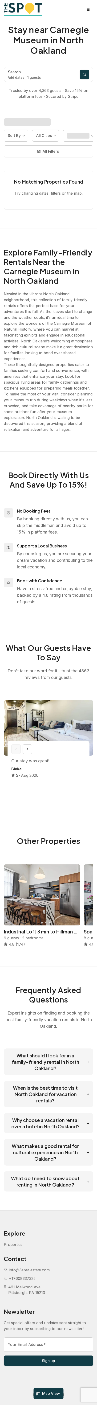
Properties (13, 1244)
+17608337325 (22, 1278)
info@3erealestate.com (29, 1270)
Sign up (48, 1360)
